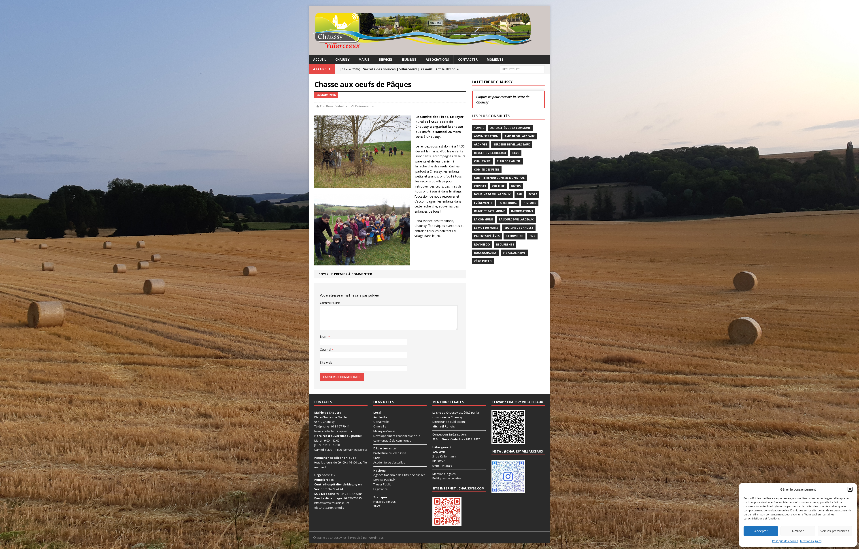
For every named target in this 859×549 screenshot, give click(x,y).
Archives (480, 144)
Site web (326, 362)
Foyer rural (508, 203)
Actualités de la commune (510, 128)
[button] (850, 489)
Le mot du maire (486, 228)
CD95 (376, 458)
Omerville (379, 426)
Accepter (761, 531)
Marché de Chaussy (518, 228)
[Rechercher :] (522, 69)
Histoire (529, 203)
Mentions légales (810, 541)
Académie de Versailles (389, 462)
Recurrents (505, 244)
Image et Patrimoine (489, 211)
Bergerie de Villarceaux (511, 144)
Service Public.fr (384, 480)
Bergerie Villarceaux (490, 153)
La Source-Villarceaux (516, 219)
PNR (532, 236)
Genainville (381, 422)
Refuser (798, 531)
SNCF (376, 506)
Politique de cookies (785, 541)
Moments (495, 59)
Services (385, 59)
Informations (522, 211)
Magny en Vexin (384, 431)
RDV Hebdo (482, 244)
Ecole (532, 194)
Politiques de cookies (446, 478)
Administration (486, 136)
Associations (437, 59)
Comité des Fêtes (486, 169)
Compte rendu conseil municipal (499, 178)
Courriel (326, 349)
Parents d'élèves (487, 236)
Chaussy (342, 59)
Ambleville (380, 417)
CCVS (515, 153)
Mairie (364, 59)
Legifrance (380, 489)
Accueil (319, 59)
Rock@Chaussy (485, 253)
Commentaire (330, 303)
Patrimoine (514, 236)
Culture (498, 186)
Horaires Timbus (384, 502)
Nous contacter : (333, 431)
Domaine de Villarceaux (492, 194)
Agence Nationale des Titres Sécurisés (399, 475)
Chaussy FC (482, 161)
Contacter (468, 59)
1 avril (479, 128)
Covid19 (480, 186)
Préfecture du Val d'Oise (389, 453)
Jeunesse (409, 59)
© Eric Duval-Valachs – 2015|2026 (456, 439)
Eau (519, 194)
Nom (324, 336)
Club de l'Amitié (509, 161)
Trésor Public (382, 484)
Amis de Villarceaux (520, 136)
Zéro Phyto (483, 261)
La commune (483, 219)
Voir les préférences (834, 531)
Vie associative (514, 253)
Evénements (364, 106)
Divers (516, 186)
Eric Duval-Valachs (333, 106)
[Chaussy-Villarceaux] (429, 30)
